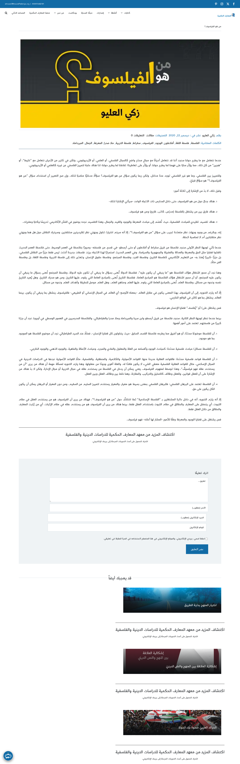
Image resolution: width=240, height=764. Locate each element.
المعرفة (98, 143)
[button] (6, 12)
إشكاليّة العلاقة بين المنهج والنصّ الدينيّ (191, 666)
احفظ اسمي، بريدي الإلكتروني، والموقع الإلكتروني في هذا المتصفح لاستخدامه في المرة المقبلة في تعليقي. (154, 538)
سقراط (137, 143)
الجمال (88, 143)
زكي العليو (208, 135)
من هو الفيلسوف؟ (212, 26)
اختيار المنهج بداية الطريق (200, 605)
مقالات (150, 135)
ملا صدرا (109, 143)
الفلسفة (195, 143)
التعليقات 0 (137, 135)
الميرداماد (77, 143)
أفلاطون (169, 143)
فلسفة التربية (123, 143)
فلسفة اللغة (182, 143)
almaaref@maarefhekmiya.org (17, 4)
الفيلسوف (147, 143)
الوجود (158, 143)
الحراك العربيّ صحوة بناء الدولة (197, 727)
